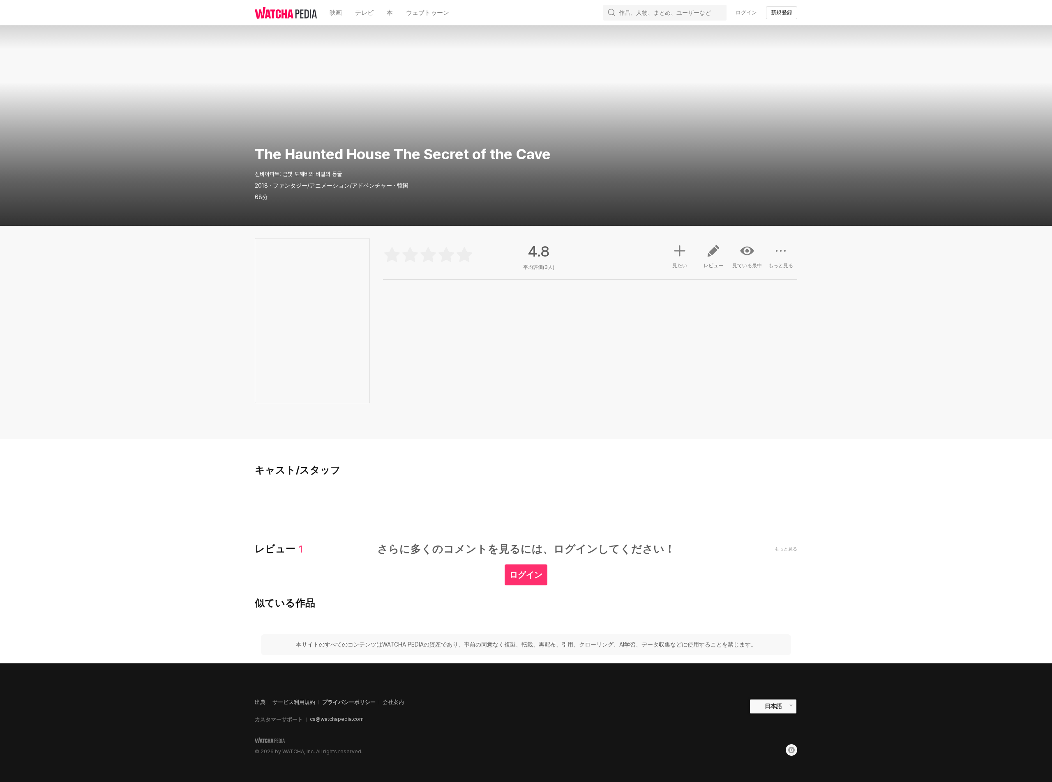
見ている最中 (747, 265)
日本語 (773, 706)
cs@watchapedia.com (337, 719)
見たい (679, 265)
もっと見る (780, 265)
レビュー (713, 265)
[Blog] (791, 750)
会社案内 (393, 702)
